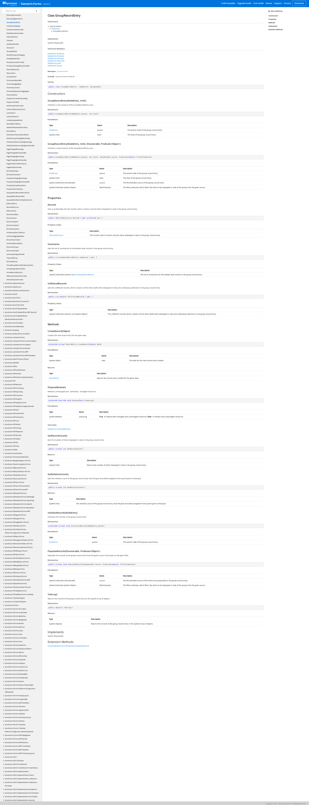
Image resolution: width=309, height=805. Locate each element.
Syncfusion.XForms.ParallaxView (16, 678)
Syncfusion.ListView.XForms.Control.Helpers (20, 341)
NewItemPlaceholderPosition (17, 127)
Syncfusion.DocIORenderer (14, 326)
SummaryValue (13, 251)
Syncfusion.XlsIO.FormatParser (16, 764)
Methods (271, 22)
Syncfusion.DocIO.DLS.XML (14, 305)
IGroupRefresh (12, 51)
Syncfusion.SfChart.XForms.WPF (16, 489)
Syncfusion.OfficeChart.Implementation (19, 377)
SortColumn (12, 218)
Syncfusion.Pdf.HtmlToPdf (14, 413)
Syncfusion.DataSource (13, 287)
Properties (272, 19)
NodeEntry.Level (54, 63)
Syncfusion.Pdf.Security (13, 435)
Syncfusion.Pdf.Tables (12, 439)
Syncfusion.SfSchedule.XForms (16, 576)
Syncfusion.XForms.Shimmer (15, 706)
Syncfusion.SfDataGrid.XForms (16, 493)
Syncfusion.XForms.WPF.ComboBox (18, 746)
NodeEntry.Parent (55, 65)
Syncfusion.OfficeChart (13, 373)
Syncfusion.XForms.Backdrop (15, 616)
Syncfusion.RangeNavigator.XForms (17, 460)
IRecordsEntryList (13, 69)
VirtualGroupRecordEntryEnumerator (20, 265)
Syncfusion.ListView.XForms (15, 337)
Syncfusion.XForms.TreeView (15, 724)
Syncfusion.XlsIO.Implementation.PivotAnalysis (22, 793)
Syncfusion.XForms (11, 605)
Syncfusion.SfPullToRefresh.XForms (17, 558)
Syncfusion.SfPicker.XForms (15, 554)
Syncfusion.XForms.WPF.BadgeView (17, 735)
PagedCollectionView (14, 167)
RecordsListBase (12, 214)
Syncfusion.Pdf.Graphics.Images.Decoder (19, 406)
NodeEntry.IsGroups (56, 58)
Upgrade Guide (244, 3)
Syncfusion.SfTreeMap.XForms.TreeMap (19, 594)
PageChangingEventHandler (17, 160)
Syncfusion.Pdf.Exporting (14, 392)
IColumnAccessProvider (15, 30)
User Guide (258, 3)
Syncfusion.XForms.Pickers (14, 681)
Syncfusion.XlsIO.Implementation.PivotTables (21, 796)
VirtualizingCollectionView (16, 269)
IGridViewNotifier (13, 44)
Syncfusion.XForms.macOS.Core (16, 667)
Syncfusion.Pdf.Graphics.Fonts (15, 402)
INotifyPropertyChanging (16, 55)
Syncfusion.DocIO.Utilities (14, 323)
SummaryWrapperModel (15, 254)
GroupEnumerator (14, 15)
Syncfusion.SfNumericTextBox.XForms (18, 544)
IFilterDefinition (12, 37)
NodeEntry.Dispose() (56, 53)
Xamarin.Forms (31, 3)
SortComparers (13, 225)
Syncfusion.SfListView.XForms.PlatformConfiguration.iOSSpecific (17, 531)
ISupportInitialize (13, 102)
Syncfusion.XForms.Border (14, 623)
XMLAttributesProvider (15, 280)
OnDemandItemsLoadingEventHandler (21, 145)
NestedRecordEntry (14, 124)
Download (299, 3)
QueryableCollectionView (16, 196)
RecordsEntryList (13, 207)
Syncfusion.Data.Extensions (15, 283)
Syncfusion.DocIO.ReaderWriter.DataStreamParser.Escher (16, 317)
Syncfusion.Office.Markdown (15, 370)
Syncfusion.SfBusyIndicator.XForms (17, 471)
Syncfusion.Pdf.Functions (14, 395)
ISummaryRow (12, 95)
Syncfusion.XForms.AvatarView (16, 612)
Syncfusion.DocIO (11, 294)
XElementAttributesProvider (17, 276)
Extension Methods (275, 29)
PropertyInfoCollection (15, 189)
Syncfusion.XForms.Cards (14, 631)
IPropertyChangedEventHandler (18, 66)
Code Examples (228, 3)
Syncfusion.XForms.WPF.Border (16, 739)
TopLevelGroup (12, 258)
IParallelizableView (13, 58)
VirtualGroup (12, 261)
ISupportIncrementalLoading (17, 98)
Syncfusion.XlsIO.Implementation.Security (20, 800)
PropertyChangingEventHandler (18, 182)
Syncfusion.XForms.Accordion (15, 609)
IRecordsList (11, 73)
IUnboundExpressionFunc (16, 109)
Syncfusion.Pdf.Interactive (14, 417)
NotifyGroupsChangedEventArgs (18, 138)
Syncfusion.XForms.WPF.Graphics (17, 750)
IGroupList (10, 48)
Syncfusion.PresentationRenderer (17, 457)
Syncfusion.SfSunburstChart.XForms (18, 587)
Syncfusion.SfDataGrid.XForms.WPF (17, 511)
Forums (287, 3)
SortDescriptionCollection (16, 232)
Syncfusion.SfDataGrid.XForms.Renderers (19, 508)
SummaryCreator (14, 240)
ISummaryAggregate (14, 84)
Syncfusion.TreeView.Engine (15, 598)
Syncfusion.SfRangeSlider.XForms (17, 565)
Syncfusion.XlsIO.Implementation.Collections (21, 779)
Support (278, 3)
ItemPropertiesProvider (15, 106)
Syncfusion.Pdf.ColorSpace (14, 388)
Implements (272, 26)
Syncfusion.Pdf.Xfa (11, 442)
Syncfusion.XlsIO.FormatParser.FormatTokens (21, 768)
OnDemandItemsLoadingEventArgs (19, 142)
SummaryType (13, 247)
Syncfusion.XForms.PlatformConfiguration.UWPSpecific (20, 690)
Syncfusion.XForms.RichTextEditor (17, 703)
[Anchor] (46, 93)
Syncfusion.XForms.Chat (13, 634)
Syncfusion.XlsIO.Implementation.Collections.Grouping (21, 784)
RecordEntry (12, 203)
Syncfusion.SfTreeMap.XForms (16, 591)
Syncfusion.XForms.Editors (14, 652)
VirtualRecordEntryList (15, 272)
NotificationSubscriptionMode (17, 135)
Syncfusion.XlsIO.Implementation (17, 771)
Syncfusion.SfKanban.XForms (15, 526)
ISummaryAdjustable (14, 80)
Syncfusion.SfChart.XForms (14, 482)
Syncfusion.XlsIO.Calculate (14, 760)
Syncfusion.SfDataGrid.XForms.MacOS (18, 504)
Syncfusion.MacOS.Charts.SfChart (17, 359)
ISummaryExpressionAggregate (18, 91)
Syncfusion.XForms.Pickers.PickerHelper (19, 685)
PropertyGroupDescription (16, 185)
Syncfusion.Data (62, 71)
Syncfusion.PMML (11, 450)
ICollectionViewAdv (13, 26)
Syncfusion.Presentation (13, 453)
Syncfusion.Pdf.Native (12, 424)
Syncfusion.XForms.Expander (15, 659)
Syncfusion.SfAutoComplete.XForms (18, 464)
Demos (269, 3)
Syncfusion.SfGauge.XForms (15, 518)
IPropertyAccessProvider (15, 62)
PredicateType (13, 171)
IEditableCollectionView (15, 33)
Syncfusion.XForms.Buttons (15, 627)
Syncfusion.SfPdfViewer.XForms (16, 551)
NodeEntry (12, 131)
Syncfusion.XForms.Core (13, 641)
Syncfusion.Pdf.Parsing (13, 428)
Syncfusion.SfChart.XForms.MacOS (17, 486)
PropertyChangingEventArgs (17, 178)
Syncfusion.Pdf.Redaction (14, 431)
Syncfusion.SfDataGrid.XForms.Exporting (19, 500)
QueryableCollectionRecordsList (18, 193)
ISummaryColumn (13, 87)
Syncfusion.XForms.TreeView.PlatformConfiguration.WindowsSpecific (19, 730)
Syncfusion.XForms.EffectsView (16, 656)
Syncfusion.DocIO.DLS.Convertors (17, 301)
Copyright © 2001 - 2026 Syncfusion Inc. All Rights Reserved (285, 804)
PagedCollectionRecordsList (16, 164)
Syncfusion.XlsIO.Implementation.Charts (19, 775)
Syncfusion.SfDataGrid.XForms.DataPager (19, 497)
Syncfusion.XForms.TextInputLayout (18, 717)
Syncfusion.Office (11, 366)
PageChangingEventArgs (15, 156)
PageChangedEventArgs (15, 149)
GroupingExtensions (15, 19)
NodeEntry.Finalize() (56, 56)
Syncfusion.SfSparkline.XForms (16, 583)
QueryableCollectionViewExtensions (19, 200)
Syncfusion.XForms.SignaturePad (16, 710)
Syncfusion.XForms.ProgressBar (16, 699)
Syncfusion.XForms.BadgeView (16, 620)
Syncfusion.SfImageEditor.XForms (17, 522)
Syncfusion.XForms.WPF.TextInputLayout (20, 753)
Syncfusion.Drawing (12, 330)
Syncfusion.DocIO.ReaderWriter (16, 309)
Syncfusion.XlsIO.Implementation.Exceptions (21, 789)
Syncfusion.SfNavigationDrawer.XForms (19, 540)
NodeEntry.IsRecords (56, 61)
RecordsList (12, 211)
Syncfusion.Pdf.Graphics (13, 399)
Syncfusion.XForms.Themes (15, 721)
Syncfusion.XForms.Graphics (15, 663)
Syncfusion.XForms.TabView (15, 714)
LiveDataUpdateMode (14, 120)
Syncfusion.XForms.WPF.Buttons (16, 742)
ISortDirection (12, 77)
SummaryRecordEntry (14, 243)
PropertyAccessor (14, 174)
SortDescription (13, 229)
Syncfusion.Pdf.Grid (12, 410)
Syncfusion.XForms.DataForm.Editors (18, 649)
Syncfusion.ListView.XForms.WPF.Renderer (20, 355)
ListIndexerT (11, 113)
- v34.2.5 (46, 4)
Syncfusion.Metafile (12, 363)
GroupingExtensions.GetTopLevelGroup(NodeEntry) (68, 646)
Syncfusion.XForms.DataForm (15, 645)
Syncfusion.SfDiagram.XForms (15, 515)
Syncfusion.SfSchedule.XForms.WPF (17, 580)
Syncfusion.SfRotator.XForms (15, 573)
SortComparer (13, 222)
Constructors (273, 16)
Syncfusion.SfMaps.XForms (14, 536)
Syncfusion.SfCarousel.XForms (15, 479)
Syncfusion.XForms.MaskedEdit (16, 674)
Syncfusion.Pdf (10, 381)
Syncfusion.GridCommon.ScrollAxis (17, 334)
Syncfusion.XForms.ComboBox (16, 638)
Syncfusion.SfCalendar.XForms (16, 475)
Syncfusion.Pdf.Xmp (12, 446)
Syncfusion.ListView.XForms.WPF (16, 352)
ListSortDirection (13, 116)
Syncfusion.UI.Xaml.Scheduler (15, 602)
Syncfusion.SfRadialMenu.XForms (17, 562)
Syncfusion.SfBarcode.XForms (15, 468)
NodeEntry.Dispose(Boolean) (59, 429)
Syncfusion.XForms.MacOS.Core (16, 670)
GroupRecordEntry (13, 22)
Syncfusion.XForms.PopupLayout (17, 695)
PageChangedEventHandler (16, 153)
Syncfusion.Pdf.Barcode (13, 384)
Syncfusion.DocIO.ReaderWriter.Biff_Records (21, 312)
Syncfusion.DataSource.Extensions (17, 290)
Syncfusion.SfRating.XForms (15, 569)
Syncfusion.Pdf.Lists (12, 421)
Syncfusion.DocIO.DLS (13, 298)
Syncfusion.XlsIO (11, 757)
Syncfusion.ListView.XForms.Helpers (18, 344)
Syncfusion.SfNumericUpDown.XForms (19, 547)
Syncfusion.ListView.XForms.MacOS (17, 348)
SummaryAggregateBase (15, 236)
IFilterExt (10, 40)
